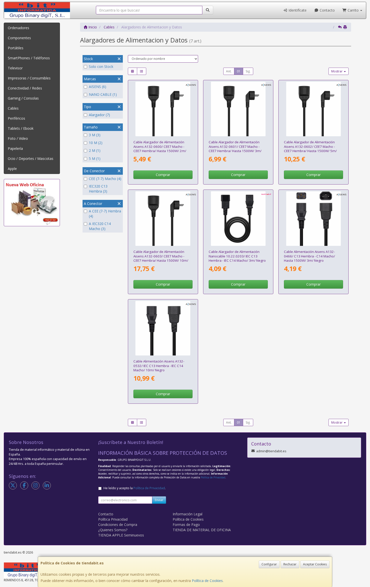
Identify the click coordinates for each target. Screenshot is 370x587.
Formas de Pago (186, 524)
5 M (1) (94, 158)
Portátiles (15, 48)
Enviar (159, 500)
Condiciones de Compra (117, 524)
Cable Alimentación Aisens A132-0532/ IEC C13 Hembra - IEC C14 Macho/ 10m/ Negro (158, 365)
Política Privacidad (113, 519)
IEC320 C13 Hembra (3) (98, 189)
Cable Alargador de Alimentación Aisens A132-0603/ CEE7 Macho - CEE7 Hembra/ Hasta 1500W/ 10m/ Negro (160, 258)
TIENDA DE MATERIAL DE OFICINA (202, 529)
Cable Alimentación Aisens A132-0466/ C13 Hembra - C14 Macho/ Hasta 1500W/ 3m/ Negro (309, 256)
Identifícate (297, 10)
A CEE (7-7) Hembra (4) (105, 213)
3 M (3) (94, 134)
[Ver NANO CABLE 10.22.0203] (238, 218)
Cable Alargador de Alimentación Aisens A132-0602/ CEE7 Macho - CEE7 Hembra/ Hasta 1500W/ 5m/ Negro (310, 148)
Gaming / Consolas (23, 98)
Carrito (353, 10)
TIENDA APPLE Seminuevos (121, 535)
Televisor (15, 68)
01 (238, 71)
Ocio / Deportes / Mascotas (30, 158)
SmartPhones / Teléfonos (29, 58)
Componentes (19, 37)
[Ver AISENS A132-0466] (314, 218)
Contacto (327, 10)
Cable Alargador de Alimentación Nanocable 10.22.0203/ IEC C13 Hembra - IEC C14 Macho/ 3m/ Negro (237, 256)
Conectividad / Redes (25, 88)
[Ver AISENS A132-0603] (163, 218)
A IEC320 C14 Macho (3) (100, 226)
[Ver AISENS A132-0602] (314, 109)
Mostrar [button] (337, 71)
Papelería (15, 148)
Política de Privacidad (213, 477)
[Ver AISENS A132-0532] (163, 328)
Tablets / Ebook (20, 128)
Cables (13, 108)
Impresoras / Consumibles (29, 78)
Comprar (163, 174)
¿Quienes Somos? (112, 529)
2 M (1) (94, 150)
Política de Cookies (207, 580)
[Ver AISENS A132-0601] (238, 109)
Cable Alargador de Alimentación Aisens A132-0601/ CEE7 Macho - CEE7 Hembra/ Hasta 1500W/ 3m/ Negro (235, 148)
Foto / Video (18, 138)
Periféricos (16, 118)
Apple (12, 168)
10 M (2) (95, 142)
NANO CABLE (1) (103, 94)
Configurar (269, 564)
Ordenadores (18, 27)
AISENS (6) (97, 86)
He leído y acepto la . (134, 488)
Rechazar (290, 564)
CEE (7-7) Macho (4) (105, 178)
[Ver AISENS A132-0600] (163, 109)
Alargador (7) (99, 114)
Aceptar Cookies (315, 564)
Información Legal (187, 514)
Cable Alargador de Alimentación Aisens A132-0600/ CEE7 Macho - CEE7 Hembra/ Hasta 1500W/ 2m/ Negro (159, 148)
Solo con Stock (101, 66)
